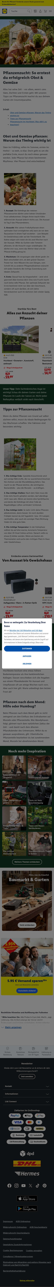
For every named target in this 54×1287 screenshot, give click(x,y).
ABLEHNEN (27, 664)
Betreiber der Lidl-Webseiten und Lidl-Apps (26, 630)
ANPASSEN (27, 656)
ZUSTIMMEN (27, 648)
